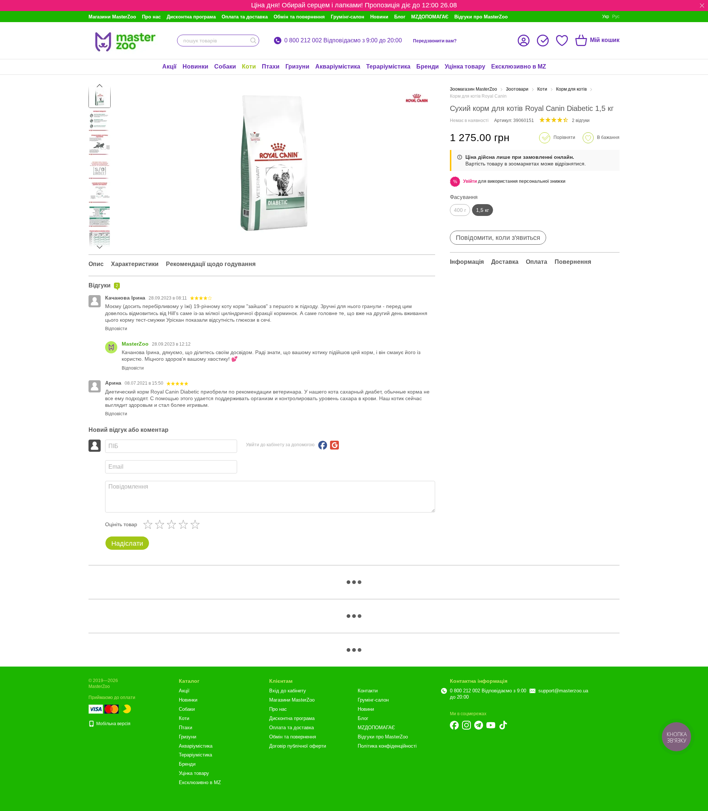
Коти (249, 66)
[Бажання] (562, 40)
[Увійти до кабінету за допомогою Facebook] (322, 445)
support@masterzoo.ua (563, 690)
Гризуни (297, 66)
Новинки (195, 66)
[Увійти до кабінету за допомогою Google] (334, 445)
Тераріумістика (388, 66)
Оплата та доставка (245, 17)
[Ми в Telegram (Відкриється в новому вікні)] (478, 725)
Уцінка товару (465, 66)
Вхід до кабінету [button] (287, 690)
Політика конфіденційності (387, 746)
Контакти (368, 690)
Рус (616, 16)
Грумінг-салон (347, 17)
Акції (169, 66)
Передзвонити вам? (435, 40)
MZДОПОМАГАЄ (429, 17)
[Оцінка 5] (196, 524)
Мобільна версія (113, 723)
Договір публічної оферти (297, 746)
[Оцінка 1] (149, 524)
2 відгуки (581, 120)
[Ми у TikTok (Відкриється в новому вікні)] (503, 725)
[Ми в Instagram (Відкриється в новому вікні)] (466, 725)
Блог (399, 17)
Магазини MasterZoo (112, 17)
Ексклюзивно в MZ (518, 66)
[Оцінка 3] (173, 524)
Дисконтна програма (191, 17)
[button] (702, 5)
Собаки (225, 66)
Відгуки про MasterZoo (481, 17)
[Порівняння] (543, 40)
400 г (460, 210)
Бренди (427, 66)
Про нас (151, 17)
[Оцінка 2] (161, 524)
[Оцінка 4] (185, 524)
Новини (379, 17)
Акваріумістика (337, 66)
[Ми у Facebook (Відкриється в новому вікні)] (454, 725)
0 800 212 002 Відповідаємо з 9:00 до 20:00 (343, 40)
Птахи (271, 66)
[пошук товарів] (253, 40)
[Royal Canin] (417, 98)
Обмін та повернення (299, 17)
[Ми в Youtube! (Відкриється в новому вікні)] (490, 725)
